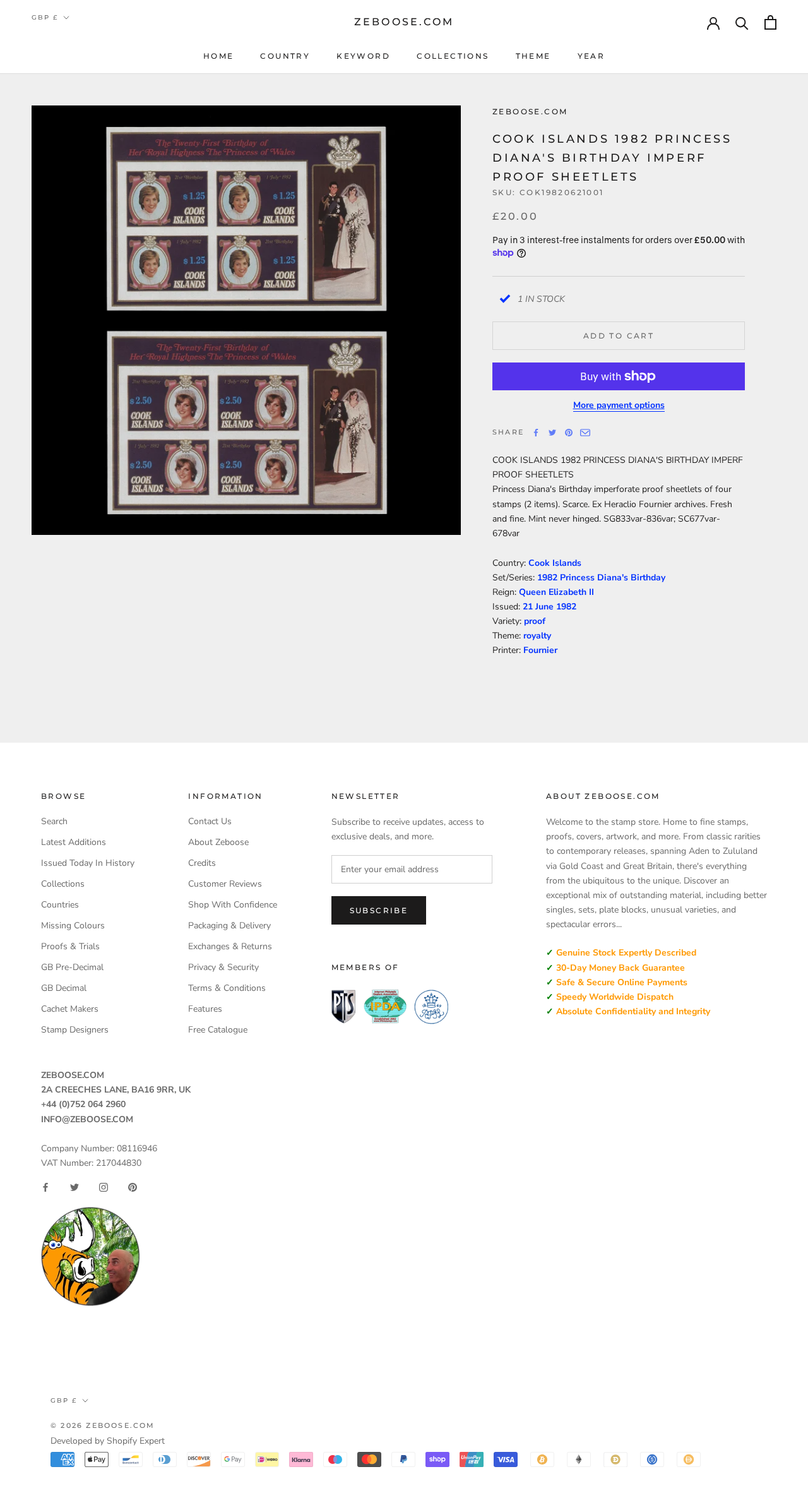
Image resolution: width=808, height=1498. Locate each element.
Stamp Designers (75, 1030)
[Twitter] (552, 432)
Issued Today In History (87, 863)
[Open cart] (770, 22)
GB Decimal (63, 988)
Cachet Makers (69, 1009)
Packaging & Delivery (229, 926)
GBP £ (45, 17)
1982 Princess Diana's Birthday (601, 578)
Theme (533, 56)
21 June (539, 607)
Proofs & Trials (70, 946)
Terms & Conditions (227, 988)
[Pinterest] (569, 432)
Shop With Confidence (232, 905)
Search (54, 821)
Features (205, 1009)
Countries (60, 905)
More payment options (619, 405)
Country (285, 56)
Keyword (363, 56)
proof (534, 621)
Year (591, 56)
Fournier (540, 650)
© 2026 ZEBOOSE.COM (102, 1425)
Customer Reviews (225, 884)
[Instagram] (103, 1187)
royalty (537, 636)
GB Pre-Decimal (72, 967)
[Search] (742, 22)
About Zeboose (218, 842)
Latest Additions (73, 842)
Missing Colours (73, 926)
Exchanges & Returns (230, 946)
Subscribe (379, 910)
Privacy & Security (223, 967)
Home (218, 56)
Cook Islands (554, 563)
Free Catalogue (217, 1030)
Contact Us (210, 821)
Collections (453, 56)
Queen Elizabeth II (556, 592)
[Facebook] (536, 432)
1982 (566, 607)
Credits (202, 863)
